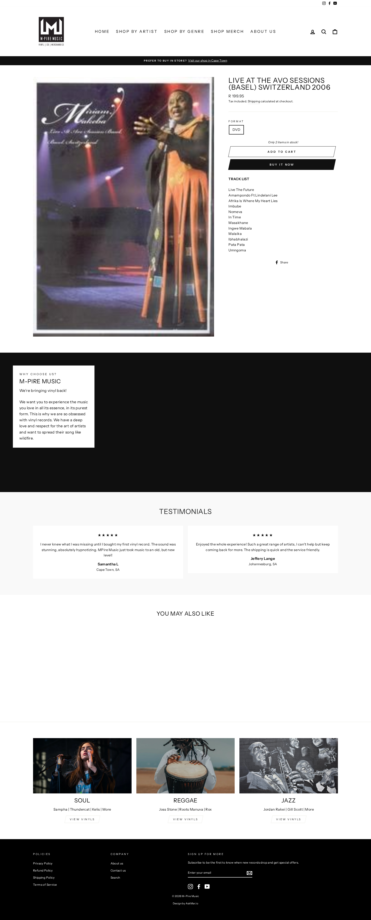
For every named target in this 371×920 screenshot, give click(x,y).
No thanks (185, 519)
